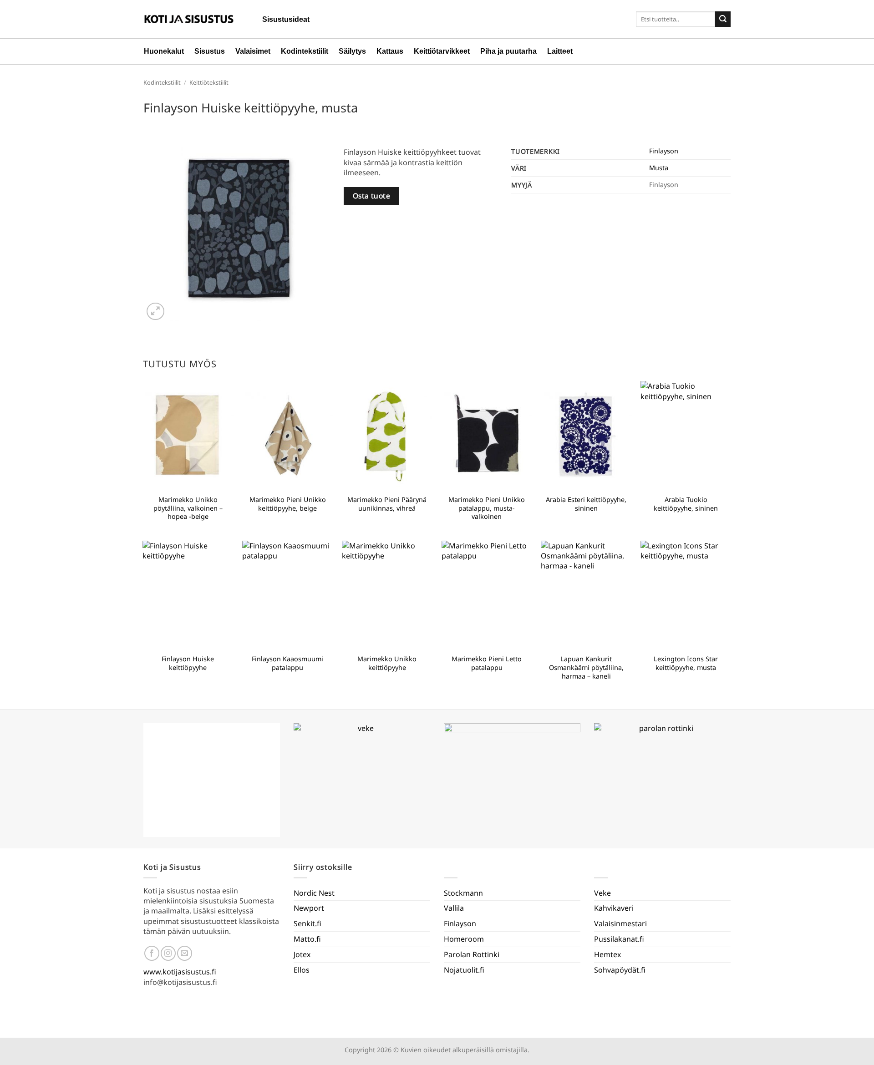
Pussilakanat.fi (619, 939)
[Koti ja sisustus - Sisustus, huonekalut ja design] (188, 19)
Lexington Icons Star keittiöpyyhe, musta (686, 663)
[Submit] (723, 19)
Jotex (302, 954)
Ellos (302, 970)
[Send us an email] (184, 953)
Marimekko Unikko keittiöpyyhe (387, 663)
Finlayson (663, 151)
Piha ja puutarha (508, 51)
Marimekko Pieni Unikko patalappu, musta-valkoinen (486, 508)
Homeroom (464, 939)
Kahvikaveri (614, 908)
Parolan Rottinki (471, 954)
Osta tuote (372, 196)
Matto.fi (307, 939)
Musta (658, 167)
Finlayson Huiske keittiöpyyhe (188, 663)
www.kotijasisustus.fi (179, 972)
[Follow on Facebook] (151, 953)
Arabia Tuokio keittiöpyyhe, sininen (686, 504)
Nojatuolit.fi (464, 970)
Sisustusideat (286, 19)
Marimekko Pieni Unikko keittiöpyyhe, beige (287, 504)
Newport (309, 908)
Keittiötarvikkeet (442, 51)
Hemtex (607, 954)
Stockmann (463, 893)
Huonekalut (164, 51)
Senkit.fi (307, 923)
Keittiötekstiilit (209, 82)
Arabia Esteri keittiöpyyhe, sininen (586, 504)
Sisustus (209, 51)
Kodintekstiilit (304, 51)
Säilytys (352, 51)
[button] (155, 311)
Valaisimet (252, 51)
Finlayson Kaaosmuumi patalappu (287, 663)
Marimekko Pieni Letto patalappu (487, 663)
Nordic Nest (314, 893)
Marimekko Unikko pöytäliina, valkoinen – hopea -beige (188, 508)
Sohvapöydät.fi (619, 970)
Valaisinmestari (620, 923)
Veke (602, 893)
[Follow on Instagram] (168, 953)
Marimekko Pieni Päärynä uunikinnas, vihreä (387, 504)
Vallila (454, 908)
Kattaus (389, 51)
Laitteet (560, 51)
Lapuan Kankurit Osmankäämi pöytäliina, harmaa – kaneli (586, 667)
